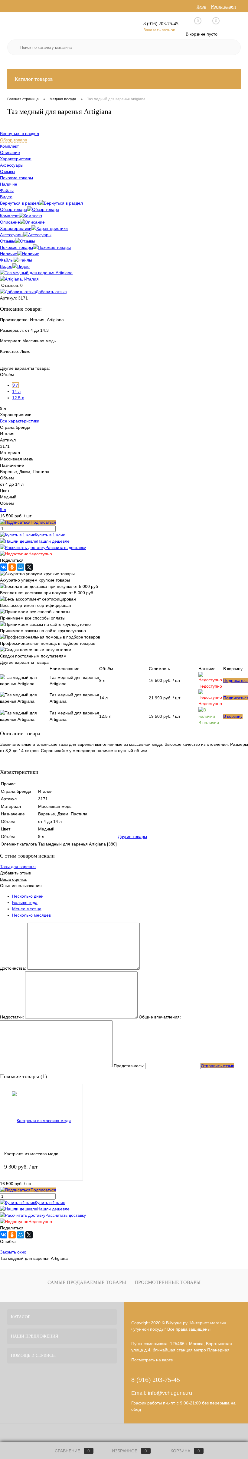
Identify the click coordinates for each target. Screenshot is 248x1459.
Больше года (25, 902)
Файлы (7, 260)
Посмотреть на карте (152, 1359)
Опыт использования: (21, 885)
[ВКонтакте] (3, 567)
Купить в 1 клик (50, 534)
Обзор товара (13, 209)
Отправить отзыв (217, 1065)
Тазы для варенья (18, 866)
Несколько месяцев (31, 915)
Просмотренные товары (168, 1282)
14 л (16, 391)
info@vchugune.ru (170, 1393)
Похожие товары (16, 247)
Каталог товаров (34, 79)
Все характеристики (19, 421)
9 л (15, 385)
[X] (29, 567)
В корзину (233, 716)
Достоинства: (13, 968)
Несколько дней (28, 896)
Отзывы (7, 241)
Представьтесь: (129, 1065)
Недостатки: (12, 1017)
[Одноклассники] (12, 567)
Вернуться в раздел (19, 203)
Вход (201, 6)
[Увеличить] (36, 272)
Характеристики (15, 228)
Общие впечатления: (160, 1017)
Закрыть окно (13, 1252)
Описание (10, 222)
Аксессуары (11, 234)
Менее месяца (26, 908)
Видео (6, 266)
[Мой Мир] (20, 567)
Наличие (8, 253)
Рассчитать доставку (65, 547)
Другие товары (132, 836)
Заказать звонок (159, 29)
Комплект (9, 215)
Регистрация (223, 6)
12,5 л (18, 397)
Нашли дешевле (53, 541)
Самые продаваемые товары (86, 1282)
